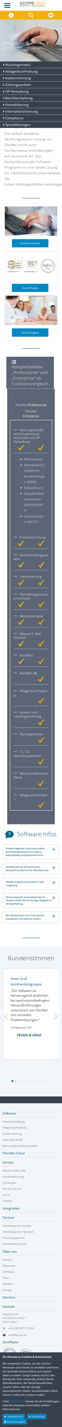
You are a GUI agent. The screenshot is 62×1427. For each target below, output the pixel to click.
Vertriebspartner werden (17, 1225)
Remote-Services (12, 1188)
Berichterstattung (18, 98)
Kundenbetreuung (13, 1176)
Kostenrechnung (17, 78)
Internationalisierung (21, 111)
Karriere (7, 1259)
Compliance (14, 118)
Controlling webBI (13, 1139)
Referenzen (9, 1265)
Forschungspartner (14, 1238)
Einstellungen (15, 1421)
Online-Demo (30, 243)
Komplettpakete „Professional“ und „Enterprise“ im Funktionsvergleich (30, 375)
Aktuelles (8, 1284)
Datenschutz (17, 1401)
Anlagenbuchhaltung (21, 71)
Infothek (7, 1201)
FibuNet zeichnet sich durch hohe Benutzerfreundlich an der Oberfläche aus (27, 868)
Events (6, 1195)
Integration (11, 1208)
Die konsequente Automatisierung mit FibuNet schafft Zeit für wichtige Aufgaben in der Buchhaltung (28, 900)
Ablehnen (38, 1416)
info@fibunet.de (17, 1335)
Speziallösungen (17, 124)
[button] (31, 15)
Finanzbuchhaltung (14, 1121)
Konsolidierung (16, 105)
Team (6, 1278)
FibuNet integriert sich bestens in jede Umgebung (25, 883)
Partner (8, 1217)
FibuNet (31, 405)
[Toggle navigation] (8, 5)
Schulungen (30, 332)
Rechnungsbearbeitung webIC (20, 1146)
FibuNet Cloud (14, 1153)
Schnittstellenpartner (15, 1244)
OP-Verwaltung (16, 91)
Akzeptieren (15, 1416)
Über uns (10, 1251)
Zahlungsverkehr (17, 85)
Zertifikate (30, 288)
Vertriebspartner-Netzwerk (18, 1231)
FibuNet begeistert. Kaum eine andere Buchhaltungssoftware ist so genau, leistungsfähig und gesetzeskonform (25, 852)
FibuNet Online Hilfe (14, 1170)
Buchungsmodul (17, 65)
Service (8, 1162)
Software (9, 1113)
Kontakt (7, 1290)
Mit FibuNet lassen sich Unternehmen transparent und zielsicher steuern (25, 917)
